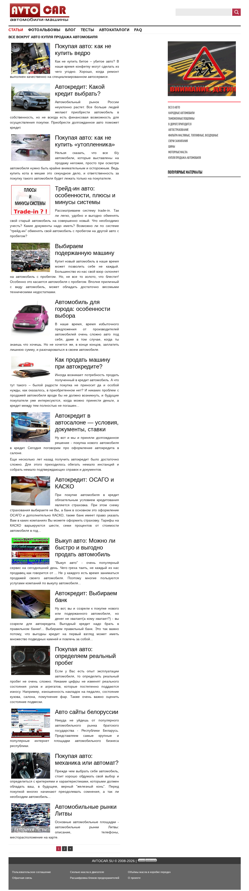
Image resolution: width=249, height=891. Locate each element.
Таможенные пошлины (181, 119)
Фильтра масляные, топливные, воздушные (193, 135)
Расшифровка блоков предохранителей (94, 877)
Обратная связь (22, 877)
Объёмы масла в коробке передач (149, 872)
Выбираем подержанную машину (84, 249)
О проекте (134, 877)
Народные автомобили (181, 113)
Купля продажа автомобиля (184, 158)
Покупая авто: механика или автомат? (86, 759)
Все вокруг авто (24, 37)
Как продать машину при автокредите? (82, 363)
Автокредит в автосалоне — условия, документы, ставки (87, 422)
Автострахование (178, 130)
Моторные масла (177, 152)
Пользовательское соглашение (31, 872)
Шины (171, 146)
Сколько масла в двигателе (87, 872)
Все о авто (174, 107)
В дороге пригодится (179, 124)
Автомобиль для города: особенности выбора (82, 309)
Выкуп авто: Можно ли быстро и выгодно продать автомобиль (85, 547)
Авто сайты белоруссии (86, 712)
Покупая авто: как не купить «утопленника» (85, 141)
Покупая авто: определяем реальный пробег (85, 656)
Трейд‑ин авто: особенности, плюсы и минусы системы (85, 195)
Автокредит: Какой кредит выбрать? (80, 90)
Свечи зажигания (178, 141)
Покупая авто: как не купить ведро (83, 49)
